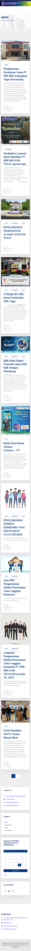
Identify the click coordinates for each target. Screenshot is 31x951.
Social (23, 223)
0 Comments (7, 110)
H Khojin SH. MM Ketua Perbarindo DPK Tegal (14, 297)
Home (2, 20)
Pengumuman (15, 223)
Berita (6, 64)
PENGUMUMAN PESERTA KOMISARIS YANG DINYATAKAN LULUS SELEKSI (14, 527)
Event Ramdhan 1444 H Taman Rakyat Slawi (13, 734)
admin (7, 106)
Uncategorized (8, 149)
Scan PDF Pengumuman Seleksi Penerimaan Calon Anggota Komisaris (15, 587)
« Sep (5, 875)
